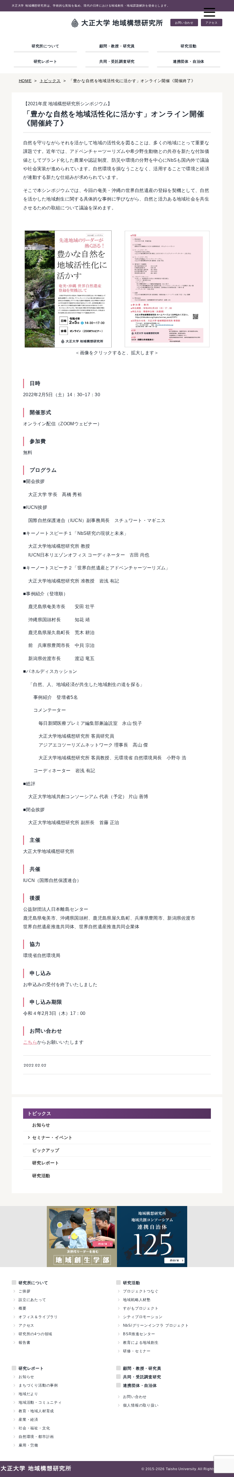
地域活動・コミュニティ (40, 1402)
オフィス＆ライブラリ (38, 1317)
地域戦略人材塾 (137, 1300)
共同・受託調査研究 (117, 61)
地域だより (28, 1394)
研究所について (45, 46)
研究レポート (45, 61)
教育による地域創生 (140, 1342)
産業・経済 (28, 1419)
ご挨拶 (24, 1291)
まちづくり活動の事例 (38, 1385)
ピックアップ (45, 1150)
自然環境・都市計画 (36, 1436)
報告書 (24, 1342)
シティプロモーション (142, 1317)
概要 (23, 1308)
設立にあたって (32, 1300)
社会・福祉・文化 (34, 1428)
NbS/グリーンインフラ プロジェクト (156, 1325)
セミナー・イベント (52, 1137)
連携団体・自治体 (188, 61)
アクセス (211, 22)
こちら (30, 1042)
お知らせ (41, 1124)
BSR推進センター (139, 1334)
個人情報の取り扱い (140, 1405)
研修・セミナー (137, 1351)
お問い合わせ (184, 22)
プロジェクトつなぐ (140, 1291)
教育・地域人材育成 (36, 1411)
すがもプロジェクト (140, 1308)
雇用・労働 (28, 1445)
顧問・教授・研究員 (117, 46)
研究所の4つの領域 (35, 1334)
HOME (25, 80)
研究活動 (188, 46)
